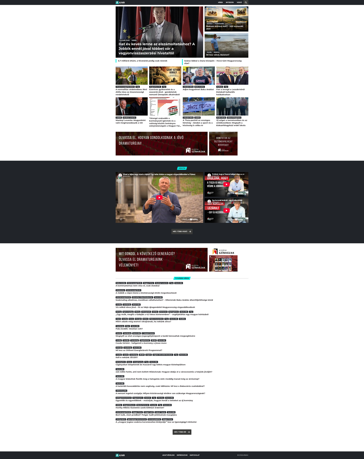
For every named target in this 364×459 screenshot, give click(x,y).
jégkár (148, 355)
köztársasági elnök (134, 283)
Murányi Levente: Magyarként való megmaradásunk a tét (131, 121)
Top (137, 87)
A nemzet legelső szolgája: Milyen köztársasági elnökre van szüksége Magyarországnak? (160, 393)
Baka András (199, 87)
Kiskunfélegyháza (234, 117)
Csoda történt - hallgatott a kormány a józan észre (141, 343)
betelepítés (120, 362)
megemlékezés (129, 405)
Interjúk (230, 2)
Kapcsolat (195, 455)
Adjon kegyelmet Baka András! (198, 89)
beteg (118, 312)
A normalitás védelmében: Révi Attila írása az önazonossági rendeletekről (131, 92)
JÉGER (154, 340)
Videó (239, 2)
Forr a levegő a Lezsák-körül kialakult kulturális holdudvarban (230, 92)
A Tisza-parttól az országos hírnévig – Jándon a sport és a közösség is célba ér (198, 122)
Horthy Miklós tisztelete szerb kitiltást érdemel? (140, 408)
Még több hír (180, 432)
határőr (147, 398)
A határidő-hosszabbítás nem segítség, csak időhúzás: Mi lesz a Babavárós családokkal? (160, 386)
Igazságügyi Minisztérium (137, 419)
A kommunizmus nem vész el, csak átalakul (137, 286)
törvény (161, 398)
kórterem (163, 312)
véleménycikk (121, 391)
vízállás (182, 319)
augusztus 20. (155, 87)
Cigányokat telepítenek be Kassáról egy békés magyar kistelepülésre (151, 364)
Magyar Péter (148, 283)
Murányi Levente (129, 117)
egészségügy (128, 312)
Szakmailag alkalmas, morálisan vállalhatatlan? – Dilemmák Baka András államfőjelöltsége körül (164, 300)
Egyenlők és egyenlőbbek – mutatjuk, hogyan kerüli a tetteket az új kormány (154, 400)
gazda (125, 355)
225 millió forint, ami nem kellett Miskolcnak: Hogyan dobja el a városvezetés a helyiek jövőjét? (164, 372)
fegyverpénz (138, 398)
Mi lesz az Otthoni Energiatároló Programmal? (139, 350)
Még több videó (180, 231)
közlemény (120, 290)
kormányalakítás (154, 419)
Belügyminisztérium (123, 398)
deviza (118, 333)
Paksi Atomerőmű (156, 319)
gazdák (126, 340)
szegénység (138, 362)
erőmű (145, 319)
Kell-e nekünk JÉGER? (127, 357)
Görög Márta (120, 419)
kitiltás (118, 405)
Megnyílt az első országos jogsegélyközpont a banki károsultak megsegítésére (155, 336)
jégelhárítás (144, 340)
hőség (137, 312)
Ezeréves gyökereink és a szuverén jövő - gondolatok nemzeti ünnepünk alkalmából (164, 92)
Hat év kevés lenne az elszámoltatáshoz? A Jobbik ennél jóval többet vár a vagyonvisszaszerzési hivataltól (157, 48)
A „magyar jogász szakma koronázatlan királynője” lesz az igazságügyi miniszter (156, 422)
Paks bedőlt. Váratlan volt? (129, 329)
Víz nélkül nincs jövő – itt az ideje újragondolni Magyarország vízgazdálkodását (155, 307)
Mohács (210, 23)
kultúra (219, 87)
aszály (209, 52)
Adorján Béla (188, 87)
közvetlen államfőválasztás (142, 297)
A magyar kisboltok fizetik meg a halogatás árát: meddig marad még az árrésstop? (157, 379)
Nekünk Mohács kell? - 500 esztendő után (224, 27)
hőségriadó (146, 312)
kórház (155, 312)
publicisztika (219, 23)
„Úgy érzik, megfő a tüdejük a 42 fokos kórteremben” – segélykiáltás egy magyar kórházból (162, 314)
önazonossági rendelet (125, 87)
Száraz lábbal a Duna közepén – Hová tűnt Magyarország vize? (213, 62)
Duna (131, 319)
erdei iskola (221, 117)
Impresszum (182, 455)
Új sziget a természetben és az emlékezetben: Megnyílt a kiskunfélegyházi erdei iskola (231, 122)
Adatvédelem (168, 455)
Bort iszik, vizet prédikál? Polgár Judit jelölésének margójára (146, 415)
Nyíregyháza (173, 312)
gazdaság (126, 304)
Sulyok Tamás (160, 412)
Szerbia (153, 405)
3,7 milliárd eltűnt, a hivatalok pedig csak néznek (142, 61)
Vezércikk (178, 283)
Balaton (217, 52)
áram (118, 319)
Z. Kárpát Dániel (148, 333)
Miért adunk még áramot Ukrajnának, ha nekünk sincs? (143, 321)
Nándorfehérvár (143, 405)
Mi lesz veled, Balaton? (217, 55)
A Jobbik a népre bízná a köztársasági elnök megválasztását (146, 293)
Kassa (129, 362)
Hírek (220, 2)
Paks (127, 326)
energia (138, 319)
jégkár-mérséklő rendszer (163, 355)
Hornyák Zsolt (124, 40)
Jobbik (134, 40)
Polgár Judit (148, 412)
